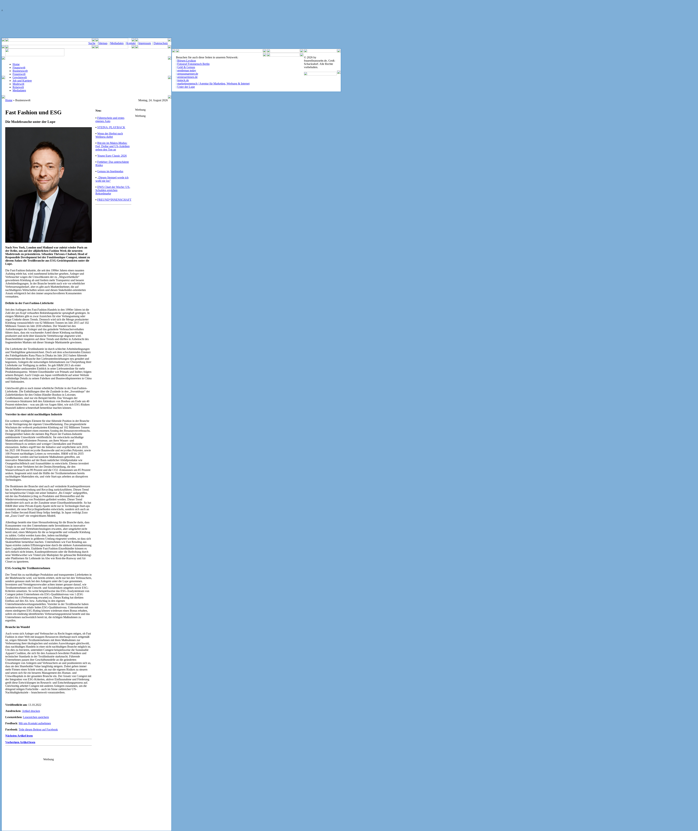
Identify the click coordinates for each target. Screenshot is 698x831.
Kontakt (131, 43)
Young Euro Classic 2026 (112, 155)
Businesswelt (20, 70)
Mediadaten (117, 43)
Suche (91, 43)
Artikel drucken (31, 710)
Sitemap (102, 43)
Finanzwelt (19, 67)
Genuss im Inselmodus (110, 171)
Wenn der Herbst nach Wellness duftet (109, 135)
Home (16, 64)
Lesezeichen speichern (36, 717)
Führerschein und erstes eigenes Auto (109, 119)
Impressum (144, 43)
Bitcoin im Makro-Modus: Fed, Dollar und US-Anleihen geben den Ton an (112, 146)
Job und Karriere (22, 80)
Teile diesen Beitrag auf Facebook (38, 729)
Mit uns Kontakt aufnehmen (35, 723)
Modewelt (18, 83)
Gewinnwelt (20, 77)
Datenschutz (161, 43)
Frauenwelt (19, 74)
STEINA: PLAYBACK (111, 127)
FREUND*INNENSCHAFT (114, 199)
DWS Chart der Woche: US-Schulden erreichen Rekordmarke (112, 190)
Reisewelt (18, 87)
